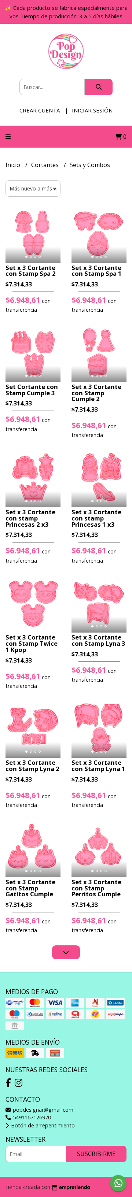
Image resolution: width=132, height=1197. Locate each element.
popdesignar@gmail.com (42, 1109)
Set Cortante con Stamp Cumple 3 (32, 389)
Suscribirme (96, 1154)
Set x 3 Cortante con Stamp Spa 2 (31, 270)
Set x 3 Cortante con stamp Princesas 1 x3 (96, 518)
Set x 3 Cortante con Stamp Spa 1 (97, 270)
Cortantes (45, 165)
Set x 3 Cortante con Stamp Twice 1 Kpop (32, 643)
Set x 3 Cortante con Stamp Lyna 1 (98, 765)
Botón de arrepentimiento (42, 1125)
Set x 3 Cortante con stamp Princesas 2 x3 (30, 518)
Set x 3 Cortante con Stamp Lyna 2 (32, 765)
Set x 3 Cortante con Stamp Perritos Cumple (96, 888)
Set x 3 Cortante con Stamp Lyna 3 (98, 640)
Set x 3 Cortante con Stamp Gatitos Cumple (30, 888)
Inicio (14, 165)
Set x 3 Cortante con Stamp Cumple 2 (96, 392)
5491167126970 (31, 1117)
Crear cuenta (39, 110)
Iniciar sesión (92, 110)
